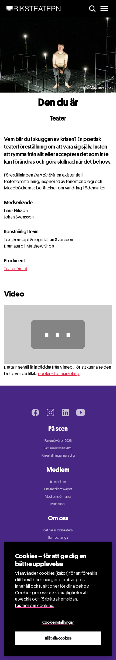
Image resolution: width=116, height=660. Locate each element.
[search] (92, 8)
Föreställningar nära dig (58, 455)
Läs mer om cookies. (34, 605)
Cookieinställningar (58, 622)
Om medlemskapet (58, 488)
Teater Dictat (15, 268)
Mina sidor (58, 503)
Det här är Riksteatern (58, 530)
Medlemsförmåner (58, 496)
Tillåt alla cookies (58, 638)
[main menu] (104, 8)
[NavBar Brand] (33, 9)
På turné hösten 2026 (58, 448)
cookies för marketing (58, 373)
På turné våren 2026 (58, 440)
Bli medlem (58, 481)
